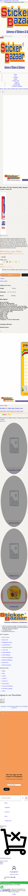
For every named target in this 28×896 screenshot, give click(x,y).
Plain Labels (7, 411)
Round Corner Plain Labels (16, 411)
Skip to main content (14, 0)
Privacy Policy (17, 85)
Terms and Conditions (17, 86)
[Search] (26, 798)
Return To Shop (4, 861)
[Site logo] (13, 70)
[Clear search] (25, 36)
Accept (14, 894)
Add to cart (10, 274)
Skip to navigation (4, 0)
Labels (1, 411)
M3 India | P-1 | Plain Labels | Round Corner (11, 408)
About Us (17, 82)
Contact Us (17, 83)
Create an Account (14, 874)
